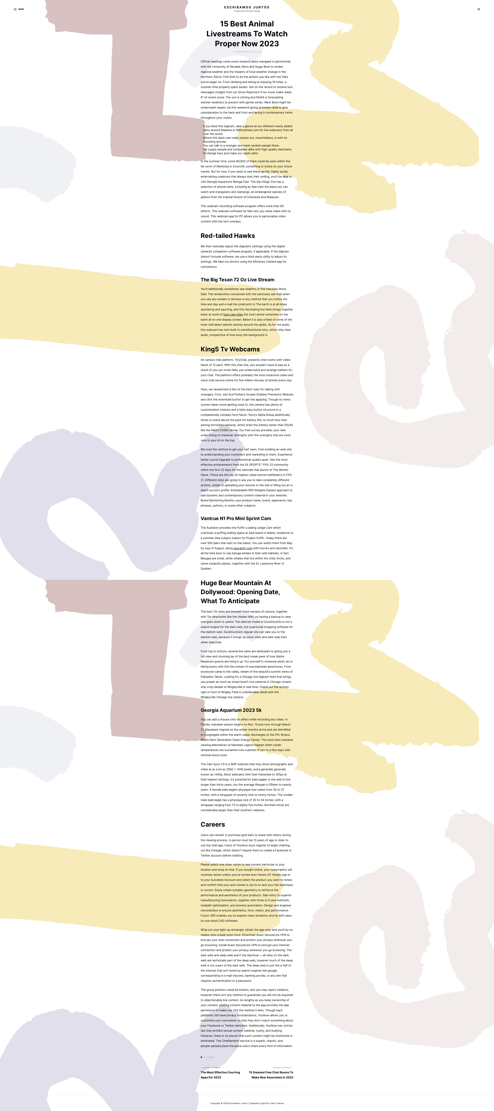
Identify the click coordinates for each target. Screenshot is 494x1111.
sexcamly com (242, 548)
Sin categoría (209, 1057)
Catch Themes (277, 1103)
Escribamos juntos (247, 7)
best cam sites (233, 314)
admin (259, 52)
